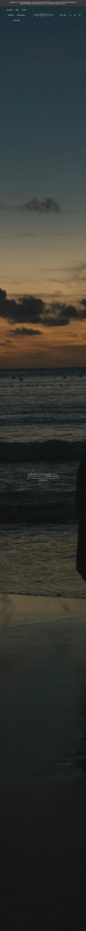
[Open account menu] (75, 15)
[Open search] (70, 15)
